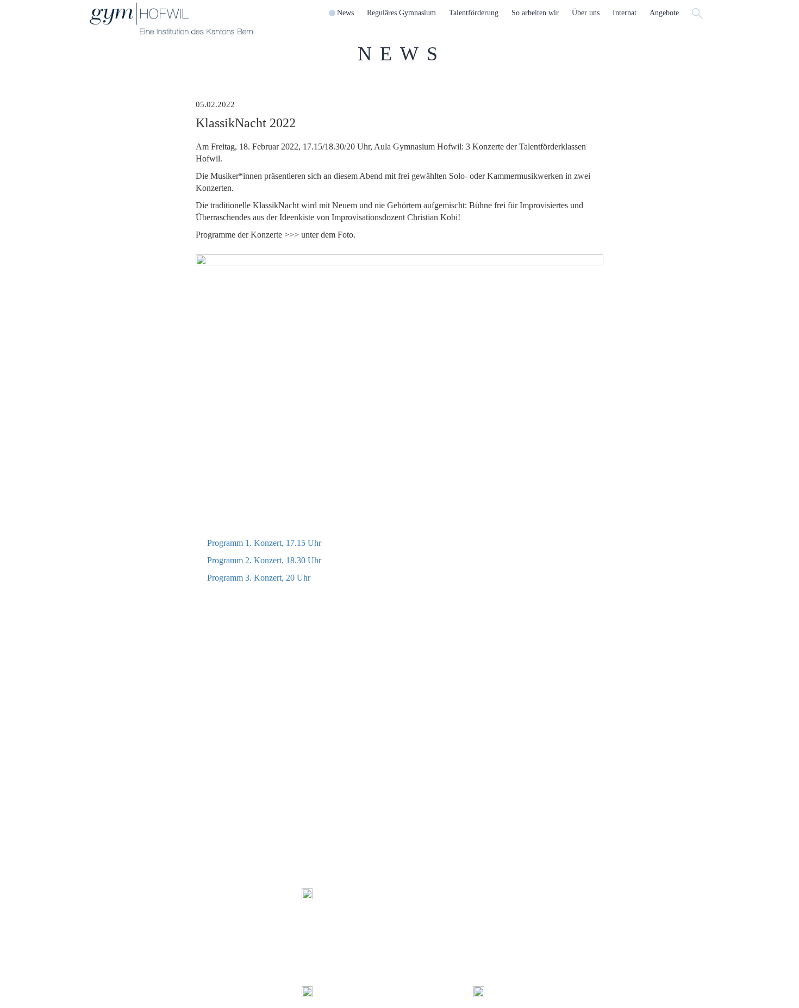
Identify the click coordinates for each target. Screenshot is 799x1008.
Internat (526, 695)
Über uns (421, 695)
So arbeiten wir (325, 695)
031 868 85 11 (460, 920)
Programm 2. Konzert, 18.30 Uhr (264, 560)
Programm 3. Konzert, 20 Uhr (258, 577)
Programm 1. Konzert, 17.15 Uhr (264, 542)
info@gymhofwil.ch (442, 932)
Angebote (634, 695)
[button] (345, 13)
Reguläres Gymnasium (124, 695)
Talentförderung (220, 695)
